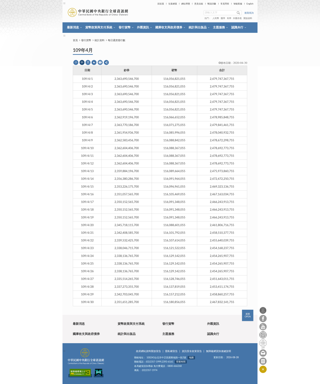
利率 (229, 18)
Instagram (263, 335)
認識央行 (237, 27)
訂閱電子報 (263, 361)
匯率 (223, 18)
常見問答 (224, 4)
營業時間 (181, 362)
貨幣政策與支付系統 (98, 27)
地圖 (191, 358)
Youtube (263, 326)
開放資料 (248, 18)
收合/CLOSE (263, 369)
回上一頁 (94, 62)
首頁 (75, 40)
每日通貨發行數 (116, 40)
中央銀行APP (263, 344)
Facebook (263, 318)
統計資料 (99, 40)
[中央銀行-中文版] (98, 12)
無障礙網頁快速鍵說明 (218, 351)
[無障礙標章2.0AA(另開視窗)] (80, 375)
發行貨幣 (125, 27)
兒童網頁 (172, 4)
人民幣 (215, 18)
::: (64, 3)
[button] (106, 62)
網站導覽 (185, 4)
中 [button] (82, 62)
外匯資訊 (143, 27)
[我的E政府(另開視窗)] (99, 375)
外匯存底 (237, 18)
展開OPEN (248, 315)
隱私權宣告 (171, 351)
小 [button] (76, 62)
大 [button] (88, 62)
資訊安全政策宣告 (192, 351)
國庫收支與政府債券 (168, 27)
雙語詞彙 (211, 4)
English (249, 4)
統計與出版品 (198, 27)
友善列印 (100, 62)
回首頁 (161, 4)
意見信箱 (198, 4)
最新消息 (73, 27)
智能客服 (238, 4)
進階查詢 (249, 13)
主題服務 (219, 27)
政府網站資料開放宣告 (148, 351)
